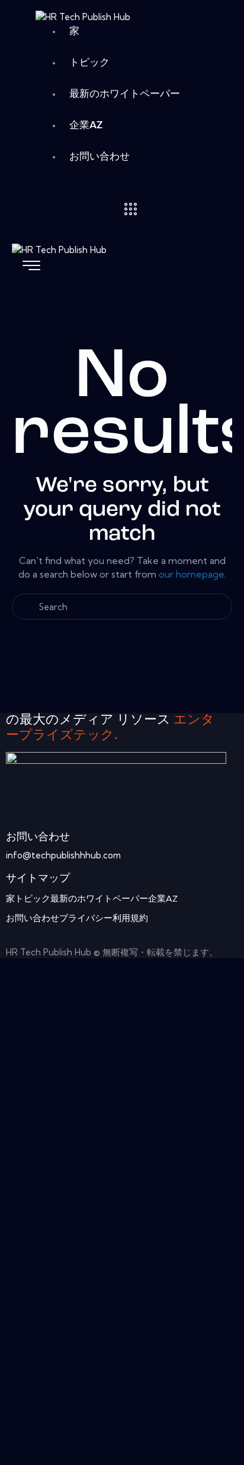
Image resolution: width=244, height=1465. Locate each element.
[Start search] (122, 624)
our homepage (191, 574)
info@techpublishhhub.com (63, 855)
